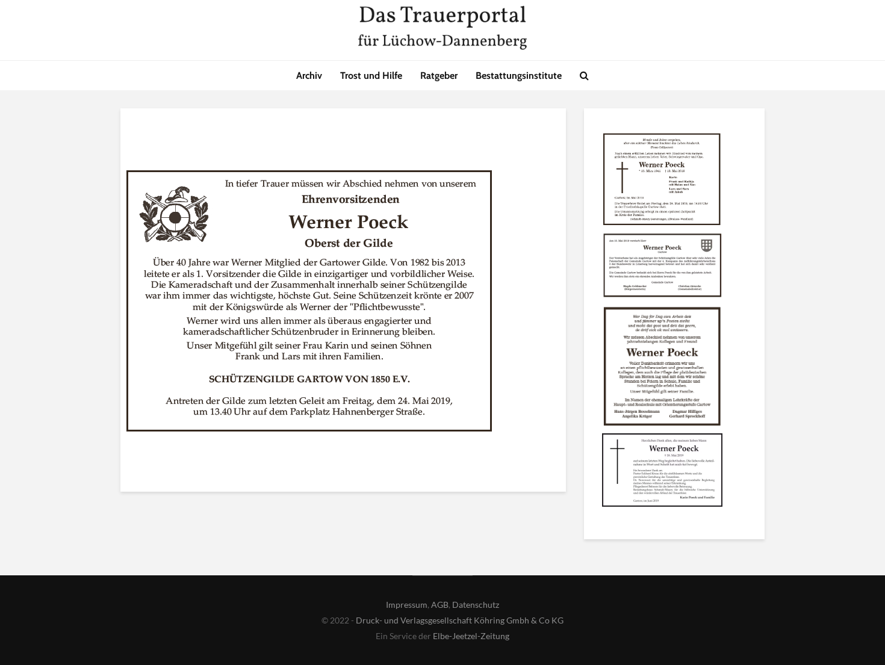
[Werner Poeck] (662, 181)
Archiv (309, 75)
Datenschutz (475, 604)
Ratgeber (439, 75)
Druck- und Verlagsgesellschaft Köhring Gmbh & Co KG (460, 620)
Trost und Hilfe (371, 75)
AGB (440, 604)
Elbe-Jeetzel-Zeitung (471, 636)
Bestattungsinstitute (519, 75)
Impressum (406, 604)
